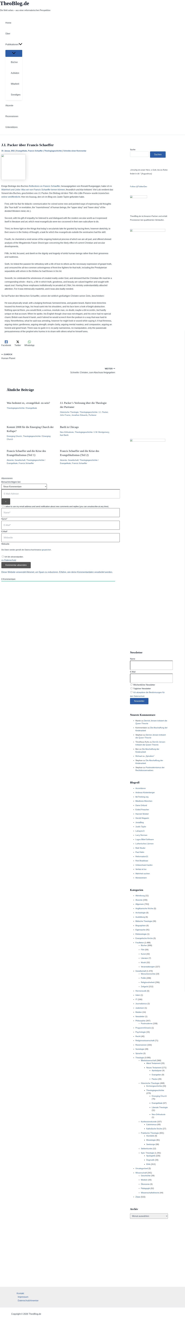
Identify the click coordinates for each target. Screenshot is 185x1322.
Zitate (137, 1197)
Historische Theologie (69, 412)
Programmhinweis (143, 1028)
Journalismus (141, 1003)
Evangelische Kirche (144, 938)
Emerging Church (14, 436)
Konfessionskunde (149, 1121)
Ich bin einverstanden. (14, 557)
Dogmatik (150, 1160)
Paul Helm (139, 852)
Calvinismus (151, 1124)
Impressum (23, 1297)
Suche (132, 149)
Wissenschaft (141, 1173)
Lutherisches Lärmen (144, 844)
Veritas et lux (140, 869)
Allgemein (139, 904)
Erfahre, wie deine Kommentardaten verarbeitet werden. (86, 572)
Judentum (139, 1008)
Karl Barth (64, 435)
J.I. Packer (103, 412)
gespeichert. (46, 550)
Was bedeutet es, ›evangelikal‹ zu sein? (28, 402)
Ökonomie (145, 1184)
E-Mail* (4, 531)
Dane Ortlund (141, 805)
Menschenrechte (148, 974)
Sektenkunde (146, 1148)
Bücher (144, 945)
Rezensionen (141, 1045)
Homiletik (150, 1136)
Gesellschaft (20, 460)
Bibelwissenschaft (148, 1060)
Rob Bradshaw (141, 861)
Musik (143, 962)
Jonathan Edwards (79, 415)
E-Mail (132, 672)
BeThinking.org (141, 797)
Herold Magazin (142, 818)
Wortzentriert (141, 878)
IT (136, 999)
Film (143, 950)
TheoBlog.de (14, 3)
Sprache (139, 1053)
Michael (138, 756)
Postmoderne (146, 1023)
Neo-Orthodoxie (67, 432)
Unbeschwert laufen (143, 865)
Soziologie (139, 1049)
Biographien (140, 925)
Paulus (155, 1079)
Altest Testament (153, 1063)
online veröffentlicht (10, 197)
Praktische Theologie (150, 1133)
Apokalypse (157, 1070)
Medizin (144, 1180)
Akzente (10, 460)
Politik (143, 978)
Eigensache (140, 930)
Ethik (148, 1164)
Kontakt (20, 1293)
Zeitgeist (144, 986)
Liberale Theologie (160, 1107)
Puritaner (92, 415)
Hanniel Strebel (142, 814)
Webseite (5, 544)
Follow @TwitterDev (138, 186)
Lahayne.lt (139, 831)
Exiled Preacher (142, 809)
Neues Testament (153, 1068)
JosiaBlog (139, 822)
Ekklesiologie (141, 934)
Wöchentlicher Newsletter (144, 685)
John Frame (65, 415)
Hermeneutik (140, 991)
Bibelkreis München (143, 801)
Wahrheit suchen (142, 873)
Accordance (140, 788)
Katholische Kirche (154, 1129)
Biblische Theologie (143, 921)
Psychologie (140, 1032)
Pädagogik (145, 1188)
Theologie (139, 1057)
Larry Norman (141, 835)
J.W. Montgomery (101, 432)
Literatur (144, 958)
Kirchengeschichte (154, 1086)
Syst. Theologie (147, 1153)
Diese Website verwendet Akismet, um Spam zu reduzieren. (30, 572)
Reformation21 (141, 856)
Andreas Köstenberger (145, 792)
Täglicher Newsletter (142, 688)
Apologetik (150, 1156)
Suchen (158, 154)
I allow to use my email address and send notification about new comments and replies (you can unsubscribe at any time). (57, 506)
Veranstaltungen (148, 967)
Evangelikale (21, 151)
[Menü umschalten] (13, 53)
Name (132, 659)
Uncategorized (141, 1168)
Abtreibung (140, 896)
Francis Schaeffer (35, 151)
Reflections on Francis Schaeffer (44, 186)
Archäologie (140, 913)
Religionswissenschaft (144, 1040)
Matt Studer (140, 848)
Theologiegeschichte (53, 151)
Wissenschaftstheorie (150, 1193)
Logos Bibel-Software (144, 839)
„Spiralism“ (149, 756)
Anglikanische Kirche (144, 908)
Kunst (143, 954)
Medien (138, 1012)
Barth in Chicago (69, 426)
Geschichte (145, 1175)
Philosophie (140, 1021)
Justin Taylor (140, 826)
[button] (20, 44)
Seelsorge (150, 1144)
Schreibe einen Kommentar (74, 151)
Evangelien (156, 1075)
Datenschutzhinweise (28, 1300)
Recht (137, 1036)
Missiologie (151, 1140)
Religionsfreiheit (148, 982)
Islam (137, 995)
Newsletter (140, 1016)
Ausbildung (140, 917)
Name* (4, 519)
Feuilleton (139, 942)
